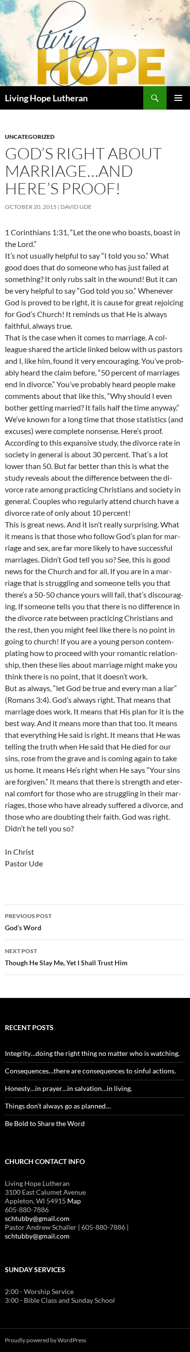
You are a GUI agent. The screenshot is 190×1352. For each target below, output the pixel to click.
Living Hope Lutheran (46, 98)
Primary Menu (178, 98)
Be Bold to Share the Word (45, 1123)
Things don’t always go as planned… (58, 1106)
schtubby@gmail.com (37, 1218)
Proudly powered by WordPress (45, 1340)
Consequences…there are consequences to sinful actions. (90, 1071)
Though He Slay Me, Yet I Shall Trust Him (66, 957)
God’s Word (28, 922)
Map (74, 1201)
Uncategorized (30, 136)
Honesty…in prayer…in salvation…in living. (68, 1088)
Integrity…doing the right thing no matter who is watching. (92, 1053)
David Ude (76, 206)
